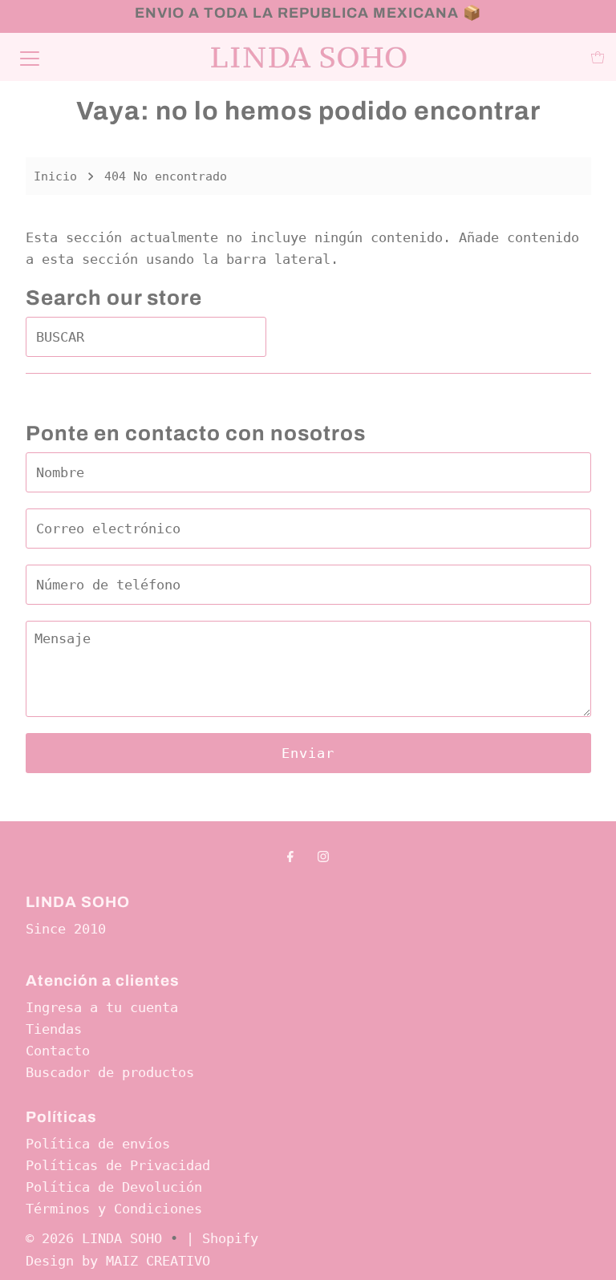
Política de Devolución (114, 1187)
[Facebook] (290, 856)
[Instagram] (323, 856)
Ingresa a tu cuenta (102, 1007)
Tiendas (54, 1029)
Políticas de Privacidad (118, 1165)
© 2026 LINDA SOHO (94, 1238)
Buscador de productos (110, 1072)
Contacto (58, 1051)
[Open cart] (598, 57)
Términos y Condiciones (114, 1209)
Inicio (55, 176)
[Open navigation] (29, 57)
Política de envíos (98, 1144)
